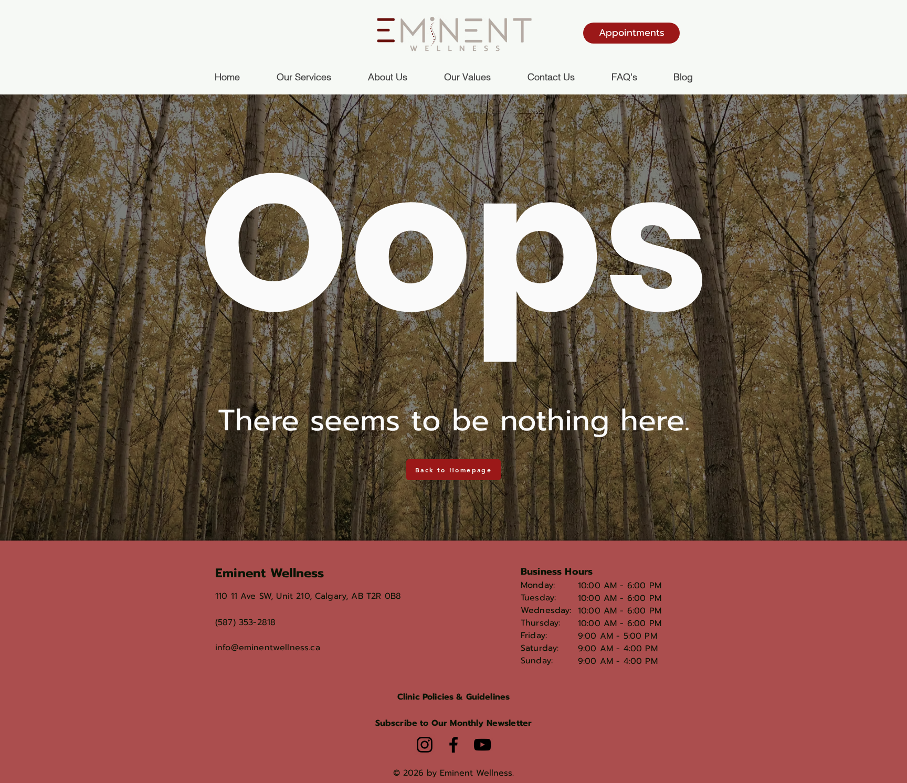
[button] (453, 723)
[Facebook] (453, 744)
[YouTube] (482, 744)
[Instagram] (424, 744)
